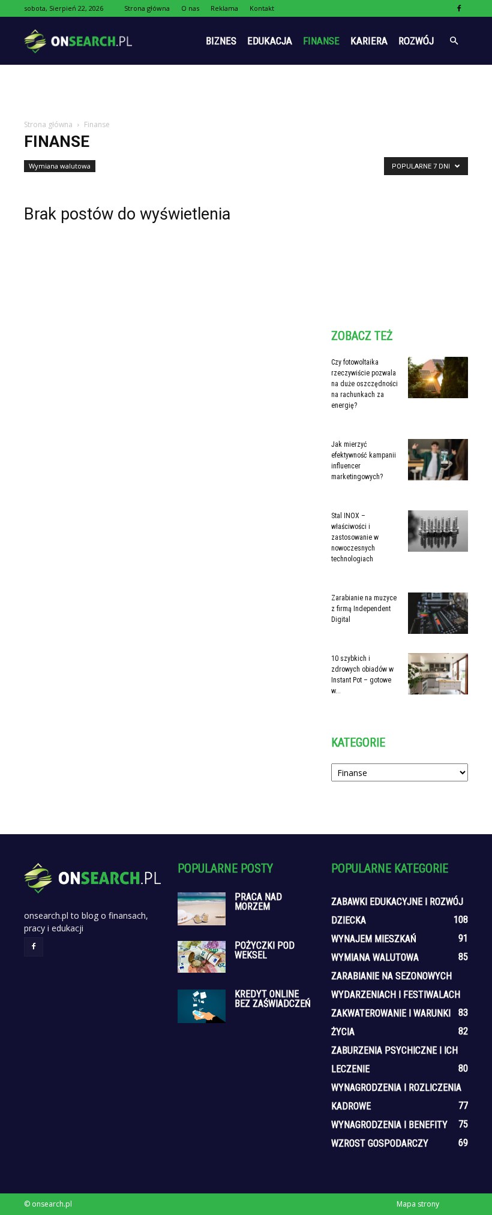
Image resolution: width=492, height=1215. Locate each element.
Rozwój (416, 41)
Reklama (224, 8)
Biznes (221, 41)
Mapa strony (418, 1204)
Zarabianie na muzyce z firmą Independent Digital (364, 609)
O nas (190, 8)
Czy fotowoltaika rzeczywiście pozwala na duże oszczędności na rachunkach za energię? (364, 384)
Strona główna (147, 8)
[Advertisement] (246, 91)
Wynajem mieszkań (373, 939)
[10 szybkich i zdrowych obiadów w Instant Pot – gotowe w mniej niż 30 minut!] (438, 673)
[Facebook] (459, 8)
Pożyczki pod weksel (265, 950)
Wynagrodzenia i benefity (389, 1124)
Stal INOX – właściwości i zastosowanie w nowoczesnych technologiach (355, 537)
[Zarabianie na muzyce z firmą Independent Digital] (438, 613)
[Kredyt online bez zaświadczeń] (202, 1006)
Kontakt (262, 8)
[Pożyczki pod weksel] (202, 957)
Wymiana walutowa (60, 165)
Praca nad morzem (258, 901)
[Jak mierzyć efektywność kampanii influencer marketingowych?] (438, 459)
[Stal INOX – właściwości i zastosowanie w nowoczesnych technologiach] (438, 531)
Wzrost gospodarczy (379, 1143)
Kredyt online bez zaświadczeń (273, 998)
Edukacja (269, 41)
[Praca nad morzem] (202, 908)
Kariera (369, 41)
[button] (453, 40)
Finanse (321, 41)
